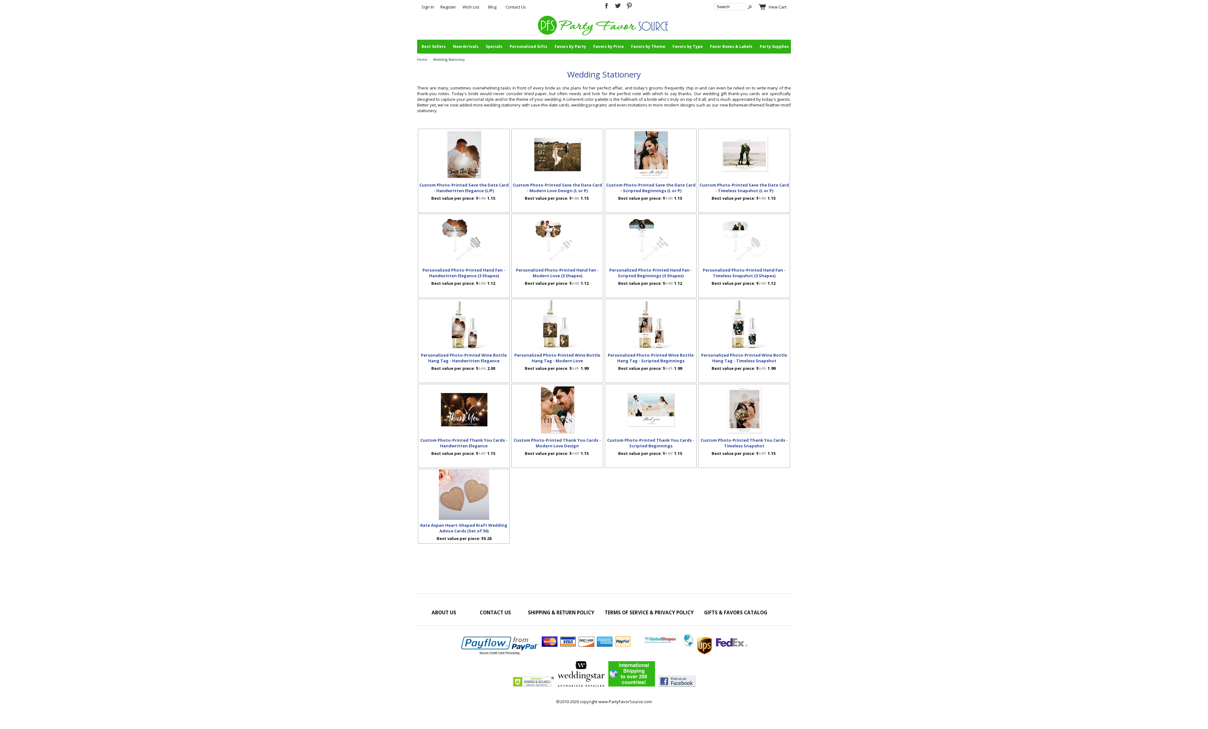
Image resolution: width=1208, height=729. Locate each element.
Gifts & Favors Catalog (735, 612)
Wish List (470, 7)
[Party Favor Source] (604, 34)
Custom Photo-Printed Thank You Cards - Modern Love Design (557, 443)
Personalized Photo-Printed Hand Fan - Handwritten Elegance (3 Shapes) (463, 272)
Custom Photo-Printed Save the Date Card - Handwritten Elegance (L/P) (464, 187)
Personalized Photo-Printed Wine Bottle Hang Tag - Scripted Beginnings (651, 358)
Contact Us (516, 7)
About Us (444, 612)
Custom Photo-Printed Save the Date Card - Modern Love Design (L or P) (557, 187)
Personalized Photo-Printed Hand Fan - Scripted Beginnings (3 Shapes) (650, 272)
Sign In (428, 7)
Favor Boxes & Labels (731, 46)
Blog (492, 7)
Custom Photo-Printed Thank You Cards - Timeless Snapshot (744, 443)
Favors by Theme (648, 46)
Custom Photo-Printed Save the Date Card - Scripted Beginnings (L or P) (651, 187)
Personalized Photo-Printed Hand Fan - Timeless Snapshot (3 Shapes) (744, 272)
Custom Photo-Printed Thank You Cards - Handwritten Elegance (463, 443)
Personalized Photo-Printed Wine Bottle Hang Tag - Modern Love (557, 358)
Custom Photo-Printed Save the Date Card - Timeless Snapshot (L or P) (744, 187)
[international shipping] (695, 645)
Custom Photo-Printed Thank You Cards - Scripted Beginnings (650, 443)
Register (448, 7)
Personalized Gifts (528, 46)
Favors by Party (570, 46)
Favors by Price (608, 46)
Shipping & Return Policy (561, 612)
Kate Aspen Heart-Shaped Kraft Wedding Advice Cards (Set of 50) (463, 528)
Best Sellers (434, 46)
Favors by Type (688, 46)
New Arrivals (465, 46)
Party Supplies (774, 46)
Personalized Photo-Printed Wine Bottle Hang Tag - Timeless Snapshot (744, 358)
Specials (494, 46)
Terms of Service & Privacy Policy (649, 612)
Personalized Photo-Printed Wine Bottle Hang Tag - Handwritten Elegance (464, 358)
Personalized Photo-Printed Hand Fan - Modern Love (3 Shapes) (557, 272)
